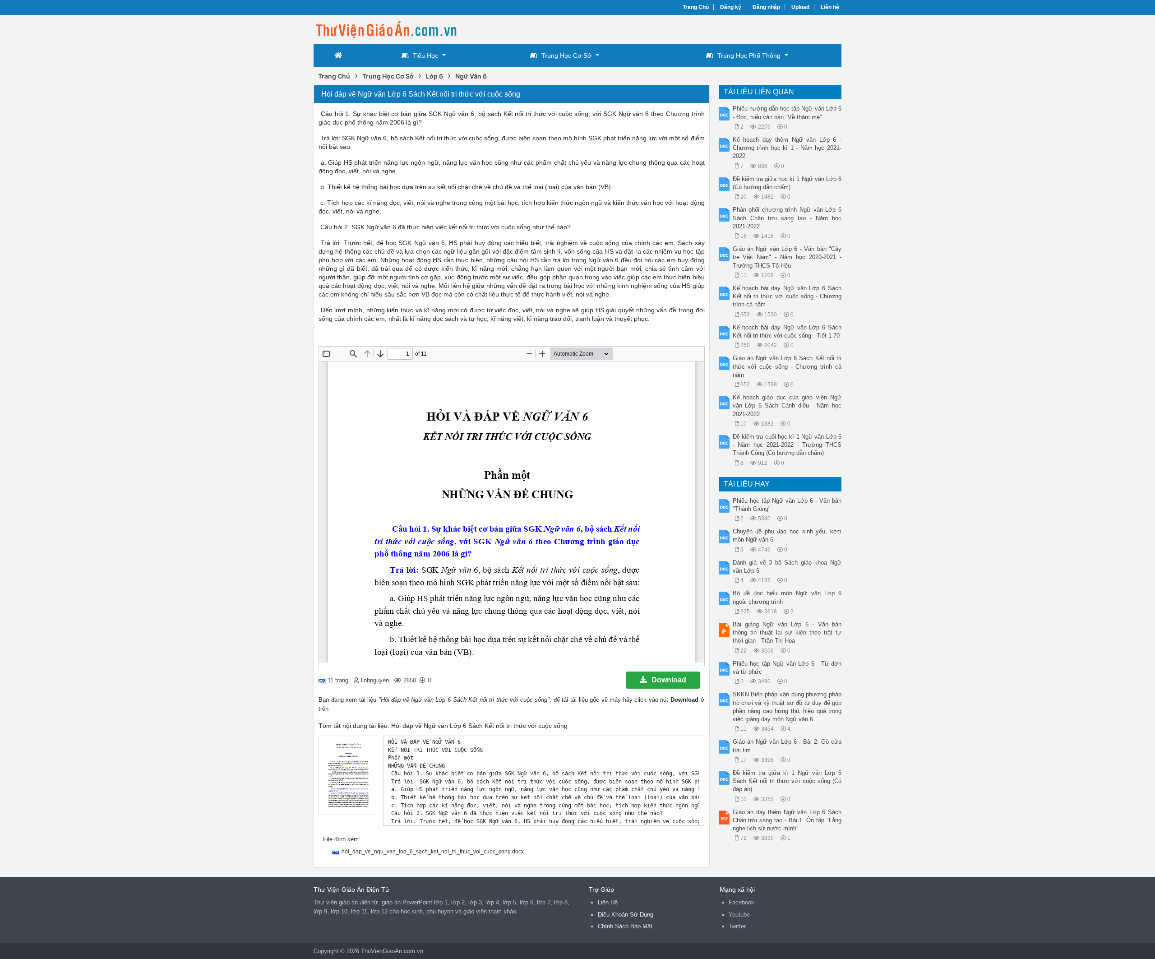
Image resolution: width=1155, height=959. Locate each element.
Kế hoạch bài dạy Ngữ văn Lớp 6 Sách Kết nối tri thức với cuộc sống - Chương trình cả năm (787, 296)
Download (668, 680)
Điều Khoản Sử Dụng (625, 914)
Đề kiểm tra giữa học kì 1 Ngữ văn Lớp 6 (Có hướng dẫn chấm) (787, 183)
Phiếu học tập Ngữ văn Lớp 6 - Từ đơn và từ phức (787, 667)
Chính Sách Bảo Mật (625, 926)
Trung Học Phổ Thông (749, 55)
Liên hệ (830, 7)
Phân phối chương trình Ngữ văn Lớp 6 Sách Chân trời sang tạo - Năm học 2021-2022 (787, 217)
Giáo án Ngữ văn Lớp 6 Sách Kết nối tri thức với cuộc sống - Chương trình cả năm (787, 366)
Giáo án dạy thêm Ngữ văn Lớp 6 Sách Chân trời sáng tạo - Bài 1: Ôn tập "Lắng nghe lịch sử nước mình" (787, 820)
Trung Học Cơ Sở (566, 55)
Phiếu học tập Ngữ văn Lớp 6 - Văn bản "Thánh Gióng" (787, 504)
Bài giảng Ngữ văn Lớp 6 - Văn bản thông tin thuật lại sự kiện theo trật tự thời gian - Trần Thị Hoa (787, 632)
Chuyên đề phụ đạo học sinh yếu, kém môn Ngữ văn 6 (787, 535)
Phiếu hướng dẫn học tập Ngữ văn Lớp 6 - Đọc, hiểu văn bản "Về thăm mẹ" (787, 112)
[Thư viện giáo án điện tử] (386, 28)
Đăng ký (730, 7)
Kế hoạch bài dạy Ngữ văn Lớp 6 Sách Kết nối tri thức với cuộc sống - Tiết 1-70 (787, 331)
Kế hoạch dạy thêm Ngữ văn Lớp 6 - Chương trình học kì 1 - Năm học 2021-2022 (787, 147)
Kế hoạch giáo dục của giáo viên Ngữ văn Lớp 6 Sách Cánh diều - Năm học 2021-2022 (787, 405)
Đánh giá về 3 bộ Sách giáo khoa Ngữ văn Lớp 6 (787, 566)
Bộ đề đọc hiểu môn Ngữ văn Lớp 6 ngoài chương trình (787, 597)
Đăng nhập (766, 7)
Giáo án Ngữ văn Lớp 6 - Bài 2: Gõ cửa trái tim (787, 745)
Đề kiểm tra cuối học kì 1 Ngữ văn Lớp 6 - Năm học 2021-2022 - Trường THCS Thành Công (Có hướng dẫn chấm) (787, 444)
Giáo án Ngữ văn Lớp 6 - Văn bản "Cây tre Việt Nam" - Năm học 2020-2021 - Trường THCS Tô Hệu (787, 257)
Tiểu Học (425, 55)
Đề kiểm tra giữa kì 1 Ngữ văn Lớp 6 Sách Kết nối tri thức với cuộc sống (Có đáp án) (787, 780)
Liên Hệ (608, 902)
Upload (800, 7)
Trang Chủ (696, 7)
